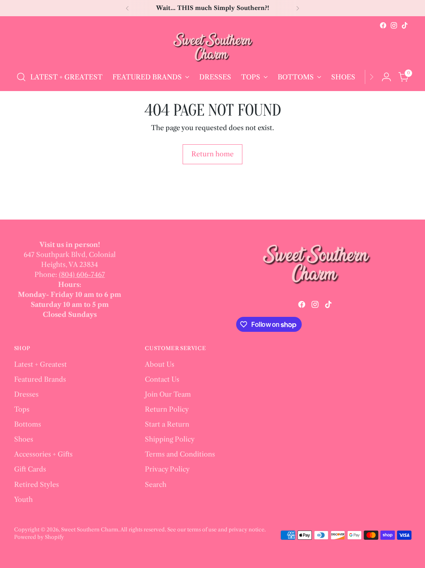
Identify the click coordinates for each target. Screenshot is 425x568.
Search (155, 484)
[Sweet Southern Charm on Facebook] (383, 25)
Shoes (23, 439)
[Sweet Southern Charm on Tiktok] (404, 25)
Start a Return (167, 424)
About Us (159, 364)
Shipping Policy (170, 439)
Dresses (26, 394)
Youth (23, 499)
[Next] (297, 8)
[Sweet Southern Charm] (212, 47)
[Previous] (127, 8)
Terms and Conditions (180, 454)
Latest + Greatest (40, 364)
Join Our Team (168, 394)
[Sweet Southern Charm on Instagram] (394, 25)
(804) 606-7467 (82, 274)
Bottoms (27, 424)
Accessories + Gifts (43, 454)
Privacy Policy (167, 469)
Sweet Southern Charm (89, 529)
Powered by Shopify (39, 537)
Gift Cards (30, 469)
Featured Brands (40, 379)
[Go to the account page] (386, 77)
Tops (21, 409)
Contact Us (162, 379)
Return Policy (167, 409)
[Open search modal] (21, 77)
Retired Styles (36, 484)
